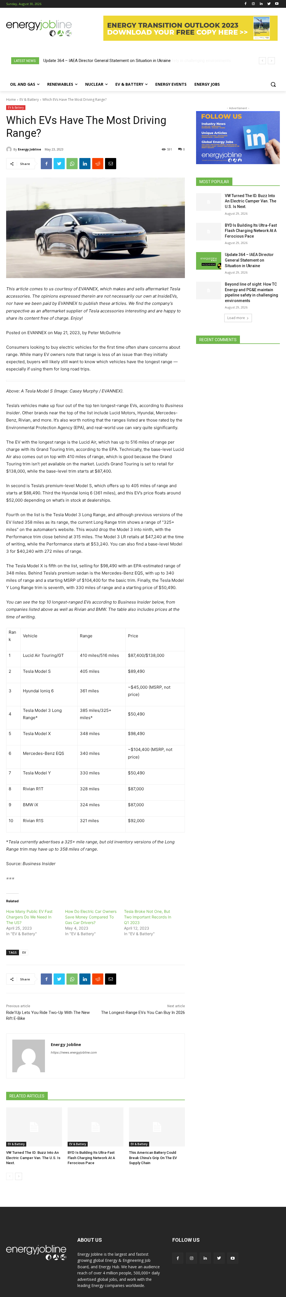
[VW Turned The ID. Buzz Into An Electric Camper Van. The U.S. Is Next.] (34, 1127)
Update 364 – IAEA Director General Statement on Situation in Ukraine (249, 260)
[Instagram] (253, 4)
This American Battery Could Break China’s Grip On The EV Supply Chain (153, 1157)
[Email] (110, 163)
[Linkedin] (261, 4)
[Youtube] (276, 4)
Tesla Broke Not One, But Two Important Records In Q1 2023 (147, 917)
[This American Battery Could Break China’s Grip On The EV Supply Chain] (157, 1127)
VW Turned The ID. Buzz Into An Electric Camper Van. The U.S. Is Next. (33, 1157)
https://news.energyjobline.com (74, 1052)
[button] (273, 84)
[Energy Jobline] (9, 149)
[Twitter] (269, 4)
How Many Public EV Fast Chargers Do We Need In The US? (29, 917)
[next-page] (18, 1176)
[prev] (262, 60)
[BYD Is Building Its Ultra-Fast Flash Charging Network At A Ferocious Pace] (95, 1127)
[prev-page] (9, 1176)
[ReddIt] (97, 163)
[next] (271, 60)
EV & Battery (29, 99)
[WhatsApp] (72, 163)
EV (24, 952)
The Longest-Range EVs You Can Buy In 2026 (143, 1012)
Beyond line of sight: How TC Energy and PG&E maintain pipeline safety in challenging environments (134, 60)
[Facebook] (245, 4)
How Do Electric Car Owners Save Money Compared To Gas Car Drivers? (90, 917)
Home (11, 99)
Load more (236, 317)
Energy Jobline (29, 149)
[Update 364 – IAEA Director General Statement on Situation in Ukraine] (208, 261)
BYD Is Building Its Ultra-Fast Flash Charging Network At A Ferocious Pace (91, 1157)
